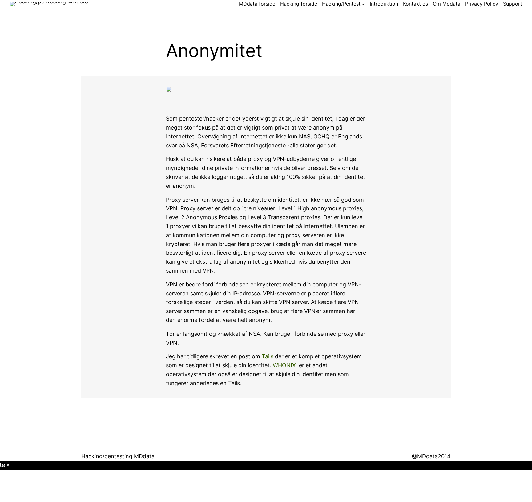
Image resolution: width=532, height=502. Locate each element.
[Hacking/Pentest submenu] (363, 4)
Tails (267, 356)
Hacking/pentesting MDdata (118, 456)
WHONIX (284, 365)
